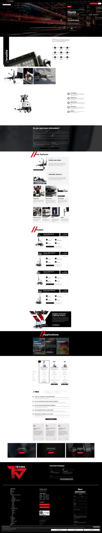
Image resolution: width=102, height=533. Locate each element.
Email (34, 134)
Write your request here (36, 137)
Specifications (48, 393)
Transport (57, 393)
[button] (81, 1)
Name (34, 131)
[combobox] (63, 133)
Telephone (53, 134)
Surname (46, 131)
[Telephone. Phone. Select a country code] (63, 470)
